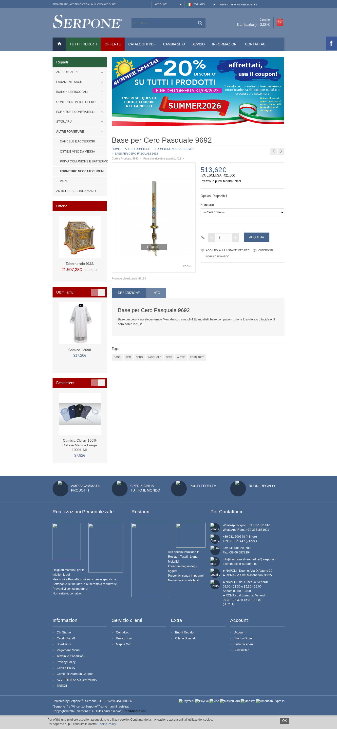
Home (116, 148)
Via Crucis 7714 (297, 139)
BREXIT (62, 686)
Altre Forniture (70, 131)
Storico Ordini (243, 638)
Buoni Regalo (262, 486)
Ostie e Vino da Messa (77, 151)
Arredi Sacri (66, 72)
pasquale (154, 357)
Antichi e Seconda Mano (76, 191)
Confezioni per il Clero (75, 102)
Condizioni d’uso (135, 711)
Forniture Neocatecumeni (82, 171)
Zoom (186, 266)
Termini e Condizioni (70, 656)
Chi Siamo (64, 632)
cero (139, 357)
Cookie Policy (66, 668)
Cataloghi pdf (66, 638)
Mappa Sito (123, 644)
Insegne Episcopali (72, 92)
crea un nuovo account (98, 4)
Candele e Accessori (77, 141)
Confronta (266, 250)
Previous (94, 292)
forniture (197, 357)
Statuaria (64, 121)
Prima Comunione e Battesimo (83, 161)
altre (181, 357)
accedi (74, 4)
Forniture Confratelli (75, 112)
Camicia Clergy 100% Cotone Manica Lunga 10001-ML (79, 445)
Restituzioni (124, 638)
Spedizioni (64, 644)
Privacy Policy (66, 662)
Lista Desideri (243, 644)
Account (239, 632)
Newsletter (241, 650)
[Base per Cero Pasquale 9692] (153, 217)
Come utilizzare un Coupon (75, 674)
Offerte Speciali (185, 638)
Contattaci (255, 44)
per (128, 357)
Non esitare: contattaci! (68, 593)
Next (101, 292)
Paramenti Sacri (69, 82)
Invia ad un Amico (217, 256)
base (117, 357)
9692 (169, 357)
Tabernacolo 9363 (80, 264)
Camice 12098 (79, 350)
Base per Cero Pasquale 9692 (136, 153)
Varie (64, 181)
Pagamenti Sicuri (68, 650)
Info (156, 293)
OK (284, 721)
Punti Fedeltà (202, 486)
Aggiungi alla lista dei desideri (228, 250)
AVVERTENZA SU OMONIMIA (77, 680)
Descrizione (129, 293)
